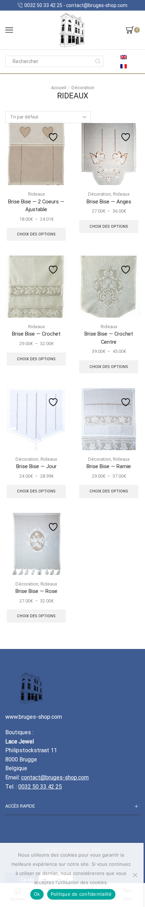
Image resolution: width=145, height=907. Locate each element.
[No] (134, 874)
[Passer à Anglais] (123, 57)
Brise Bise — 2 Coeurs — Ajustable (36, 205)
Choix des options (36, 234)
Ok (37, 894)
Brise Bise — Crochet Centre (108, 338)
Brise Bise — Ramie (109, 466)
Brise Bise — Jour (36, 466)
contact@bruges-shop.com (55, 777)
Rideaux (36, 194)
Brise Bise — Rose (36, 591)
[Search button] (98, 61)
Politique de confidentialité (81, 894)
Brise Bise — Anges (109, 201)
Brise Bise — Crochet (36, 334)
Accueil (58, 87)
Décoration (82, 87)
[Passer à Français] (123, 65)
